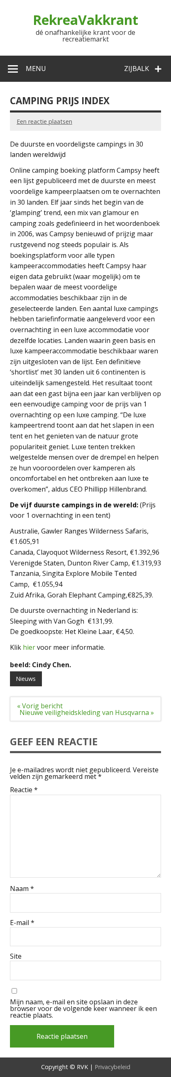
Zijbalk (136, 68)
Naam (22, 888)
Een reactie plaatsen (44, 121)
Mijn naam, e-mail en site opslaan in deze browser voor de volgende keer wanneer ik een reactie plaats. (83, 1008)
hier (29, 647)
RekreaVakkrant (85, 20)
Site (16, 956)
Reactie (24, 789)
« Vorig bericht (40, 705)
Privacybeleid (112, 1067)
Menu (36, 68)
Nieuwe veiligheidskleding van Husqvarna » (87, 712)
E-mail (22, 922)
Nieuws (26, 679)
